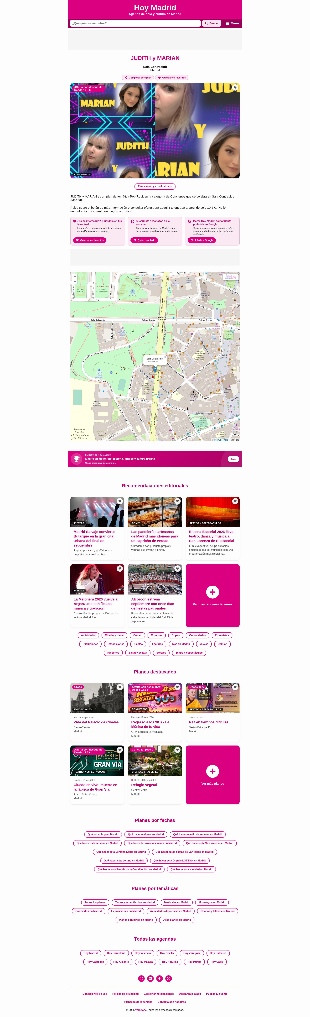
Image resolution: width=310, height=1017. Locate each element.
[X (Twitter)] (168, 978)
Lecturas (157, 644)
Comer (137, 635)
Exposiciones (116, 644)
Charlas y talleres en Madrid (218, 911)
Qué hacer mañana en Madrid (146, 834)
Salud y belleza (138, 652)
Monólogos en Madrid (212, 902)
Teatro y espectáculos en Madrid (135, 902)
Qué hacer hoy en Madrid (103, 834)
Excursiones (90, 644)
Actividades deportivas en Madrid (170, 911)
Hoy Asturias (170, 961)
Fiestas (138, 644)
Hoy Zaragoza (192, 953)
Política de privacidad (125, 993)
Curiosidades (197, 635)
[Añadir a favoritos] (235, 87)
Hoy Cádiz (217, 961)
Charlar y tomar (114, 635)
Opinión (222, 644)
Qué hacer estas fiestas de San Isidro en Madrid (184, 851)
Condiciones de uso (95, 993)
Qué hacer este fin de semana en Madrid (197, 834)
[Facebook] (159, 978)
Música (204, 644)
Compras (156, 635)
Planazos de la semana (138, 1002)
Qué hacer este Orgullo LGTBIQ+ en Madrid (180, 860)
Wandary (140, 1010)
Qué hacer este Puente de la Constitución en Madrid (129, 869)
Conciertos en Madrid (88, 911)
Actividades (88, 635)
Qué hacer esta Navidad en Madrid (191, 869)
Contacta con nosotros (172, 1002)
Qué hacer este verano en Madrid (124, 860)
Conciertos (82, 174)
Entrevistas (222, 635)
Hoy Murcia (194, 961)
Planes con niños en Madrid (136, 919)
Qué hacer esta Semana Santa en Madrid (121, 851)
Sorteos (161, 652)
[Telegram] (150, 978)
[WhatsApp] (141, 978)
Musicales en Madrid (176, 902)
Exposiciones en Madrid (126, 911)
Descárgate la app (190, 993)
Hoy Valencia (143, 953)
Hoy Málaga (145, 961)
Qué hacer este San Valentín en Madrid (209, 843)
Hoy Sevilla (167, 953)
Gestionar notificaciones (159, 993)
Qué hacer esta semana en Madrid (97, 843)
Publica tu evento (216, 993)
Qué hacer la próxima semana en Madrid (152, 843)
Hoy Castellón (95, 961)
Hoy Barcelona (116, 953)
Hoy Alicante (121, 961)
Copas (176, 635)
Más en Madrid (181, 644)
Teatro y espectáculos (189, 652)
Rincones (113, 652)
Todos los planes (95, 902)
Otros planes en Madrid (177, 919)
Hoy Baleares (218, 953)
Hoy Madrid (91, 953)
